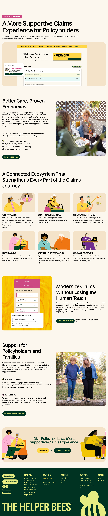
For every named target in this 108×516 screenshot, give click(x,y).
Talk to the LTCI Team (11, 157)
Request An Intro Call (63, 450)
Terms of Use (6, 493)
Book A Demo (42, 450)
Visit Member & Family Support (14, 413)
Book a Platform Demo (65, 320)
